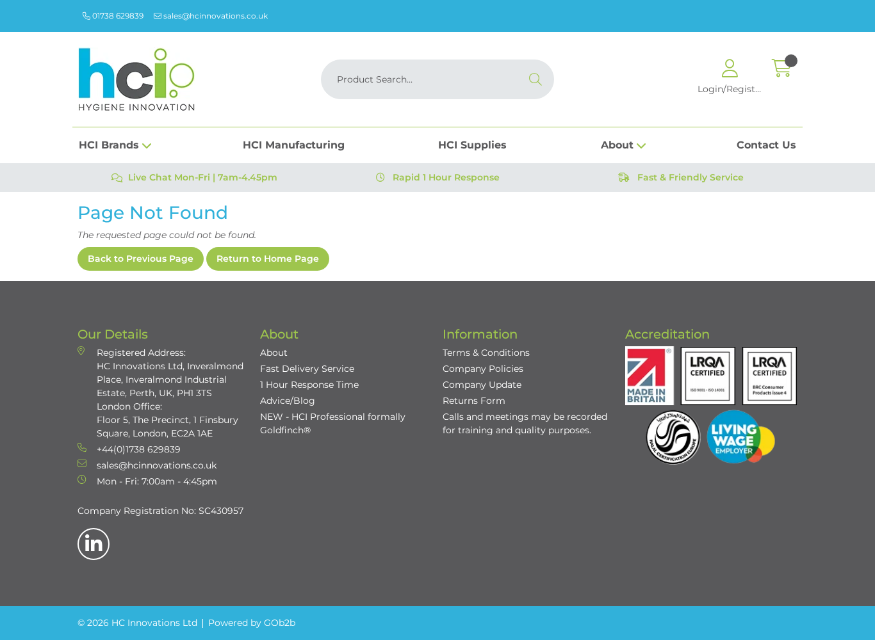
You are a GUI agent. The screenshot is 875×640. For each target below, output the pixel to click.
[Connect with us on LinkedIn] (94, 544)
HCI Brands (109, 145)
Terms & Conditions (486, 352)
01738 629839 (116, 15)
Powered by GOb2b (251, 622)
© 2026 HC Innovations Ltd (137, 622)
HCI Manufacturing (294, 145)
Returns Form (474, 400)
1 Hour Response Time (309, 384)
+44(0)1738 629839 (139, 449)
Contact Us (766, 145)
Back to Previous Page (140, 258)
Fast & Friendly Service (689, 177)
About (617, 145)
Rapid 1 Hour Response (445, 177)
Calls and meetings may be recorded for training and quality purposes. (525, 423)
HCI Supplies (472, 145)
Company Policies (483, 368)
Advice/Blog (287, 400)
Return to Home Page (268, 258)
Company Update (482, 384)
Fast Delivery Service (307, 368)
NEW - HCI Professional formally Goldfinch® (332, 423)
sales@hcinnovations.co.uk (214, 15)
